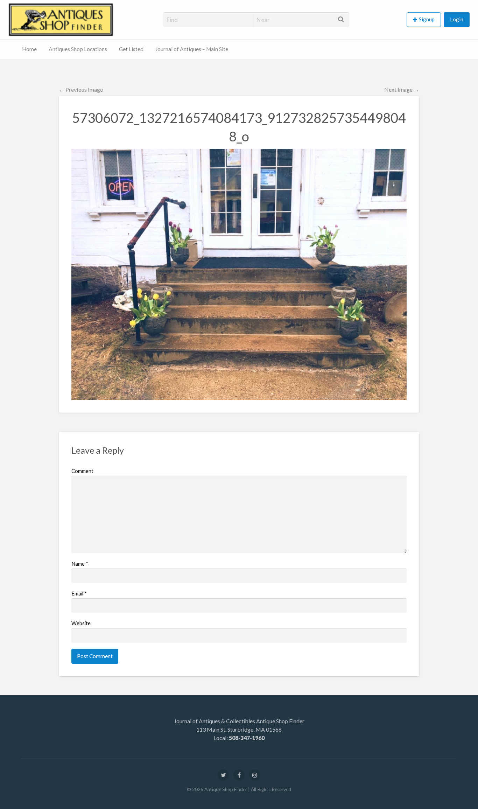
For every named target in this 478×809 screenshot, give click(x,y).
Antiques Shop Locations (78, 49)
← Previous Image (81, 89)
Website (81, 623)
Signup (427, 19)
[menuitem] (425, 19)
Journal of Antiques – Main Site (191, 49)
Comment (82, 471)
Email (79, 593)
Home (29, 49)
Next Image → (401, 89)
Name (79, 563)
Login (456, 19)
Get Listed (131, 49)
